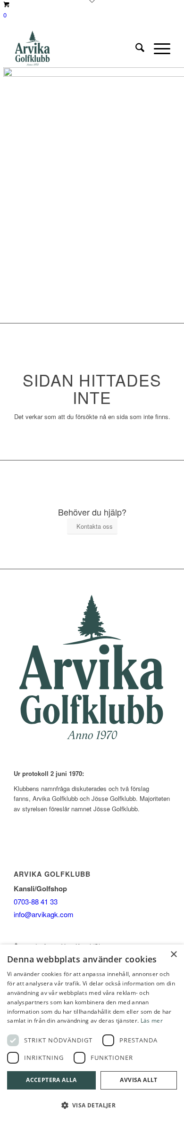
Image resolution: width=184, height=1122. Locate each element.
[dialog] (92, 1033)
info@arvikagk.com (44, 914)
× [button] (173, 954)
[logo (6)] (76, 48)
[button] (92, 1105)
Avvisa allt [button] (138, 1080)
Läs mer (152, 1021)
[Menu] (157, 48)
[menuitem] (135, 48)
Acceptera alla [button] (51, 1080)
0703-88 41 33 (36, 901)
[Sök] (135, 48)
